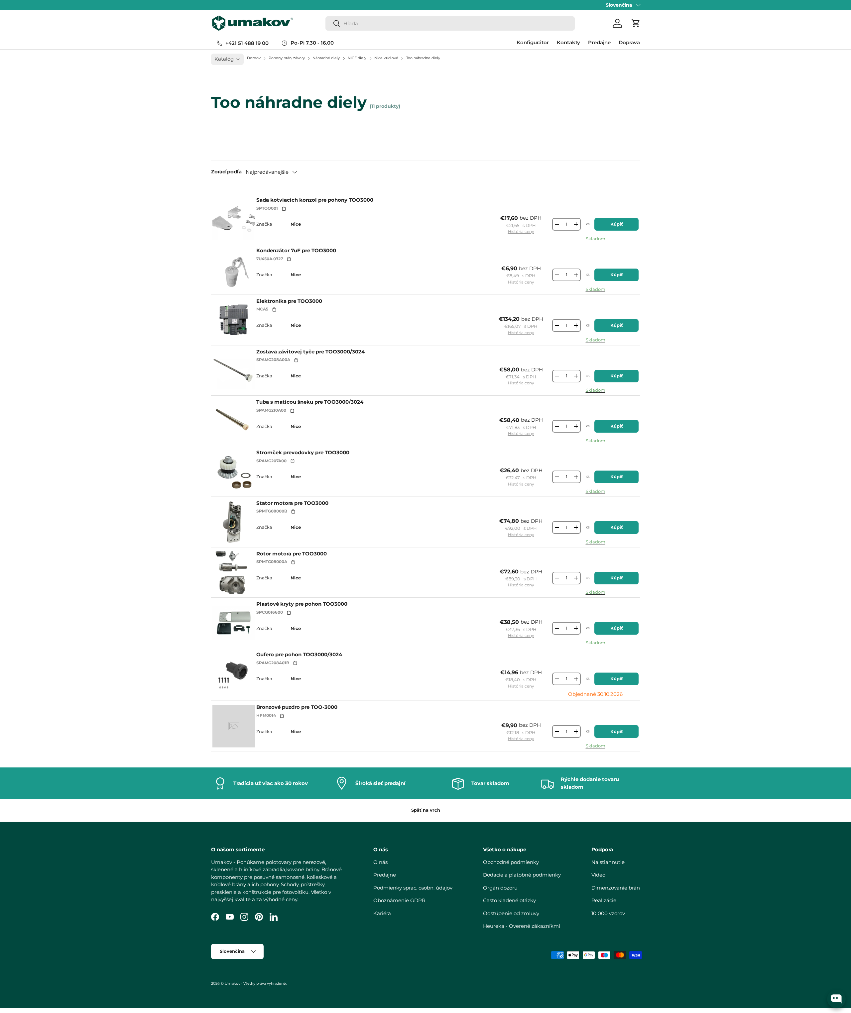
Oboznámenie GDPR (399, 900)
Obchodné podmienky (511, 862)
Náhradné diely (326, 58)
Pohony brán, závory (287, 58)
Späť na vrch (425, 810)
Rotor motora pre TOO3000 (291, 553)
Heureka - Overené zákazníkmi (521, 926)
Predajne (599, 42)
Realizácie (603, 900)
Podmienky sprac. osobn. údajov (412, 887)
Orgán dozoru (500, 887)
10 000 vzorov (608, 913)
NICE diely (357, 58)
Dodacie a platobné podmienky (522, 875)
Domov (254, 58)
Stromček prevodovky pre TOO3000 (302, 452)
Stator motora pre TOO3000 (292, 503)
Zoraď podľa (226, 171)
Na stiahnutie (608, 862)
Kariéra (382, 913)
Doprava (629, 42)
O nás (380, 862)
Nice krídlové (386, 58)
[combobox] (450, 23)
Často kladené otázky (509, 900)
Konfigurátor (533, 42)
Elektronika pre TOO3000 (289, 301)
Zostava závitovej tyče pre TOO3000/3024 (310, 351)
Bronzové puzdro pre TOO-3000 (296, 707)
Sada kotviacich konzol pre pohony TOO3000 (314, 200)
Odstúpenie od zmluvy (511, 913)
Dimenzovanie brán (615, 887)
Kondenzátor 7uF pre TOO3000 (296, 250)
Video (598, 875)
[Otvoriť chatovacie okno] (836, 999)
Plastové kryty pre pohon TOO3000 (301, 604)
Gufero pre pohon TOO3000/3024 (299, 654)
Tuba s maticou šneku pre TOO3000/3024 (309, 402)
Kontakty (568, 42)
